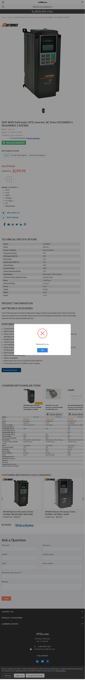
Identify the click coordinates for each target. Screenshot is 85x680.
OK (42, 350)
